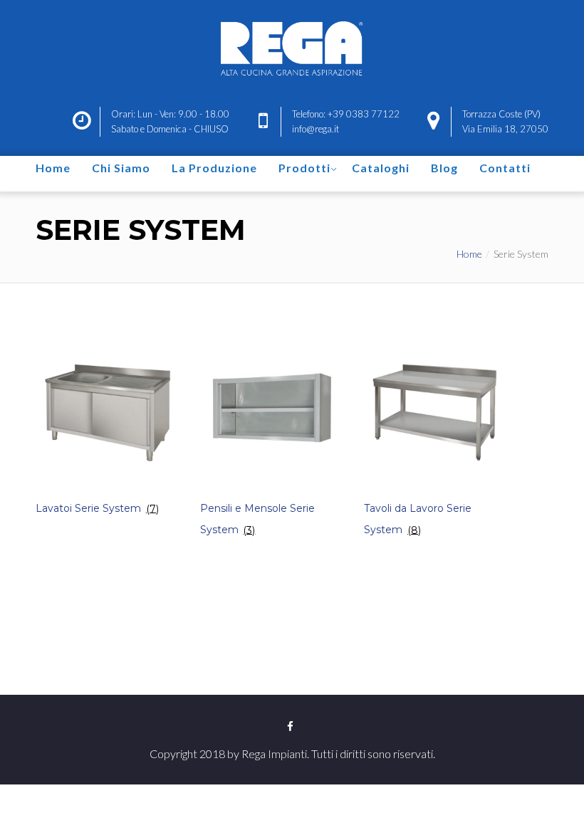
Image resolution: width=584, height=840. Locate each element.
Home (53, 167)
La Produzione (214, 167)
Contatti (505, 167)
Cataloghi (381, 167)
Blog (444, 167)
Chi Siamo (121, 167)
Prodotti (304, 167)
